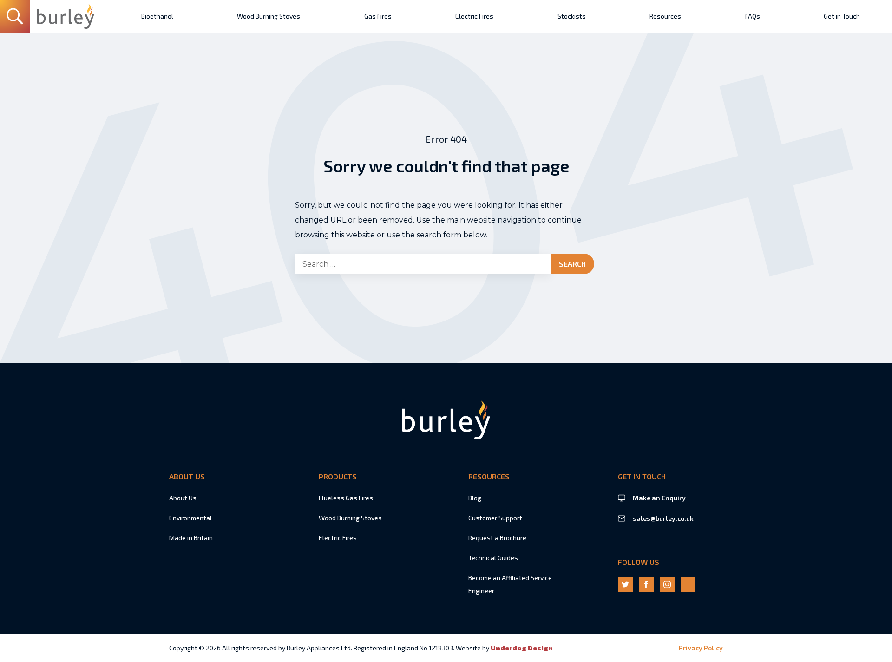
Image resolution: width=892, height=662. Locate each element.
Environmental (190, 518)
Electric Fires (338, 538)
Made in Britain (191, 538)
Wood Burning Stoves (350, 518)
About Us (183, 498)
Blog (474, 498)
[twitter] (625, 584)
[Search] (15, 16)
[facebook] (646, 584)
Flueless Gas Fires (346, 498)
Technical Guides (493, 558)
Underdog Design (522, 648)
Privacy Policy (701, 648)
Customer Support (495, 518)
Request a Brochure (497, 538)
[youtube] (688, 584)
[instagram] (667, 584)
